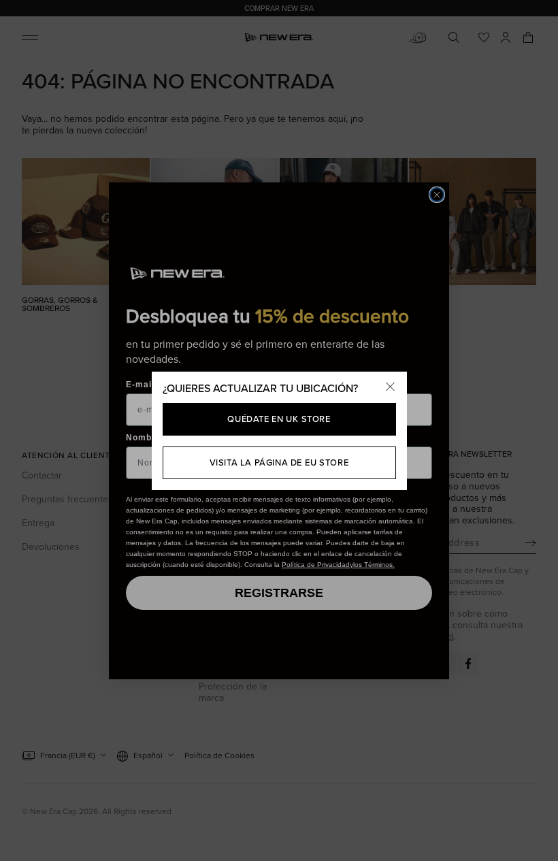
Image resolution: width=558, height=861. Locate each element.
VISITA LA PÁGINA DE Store (279, 462)
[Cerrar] (390, 388)
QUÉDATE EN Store (278, 418)
